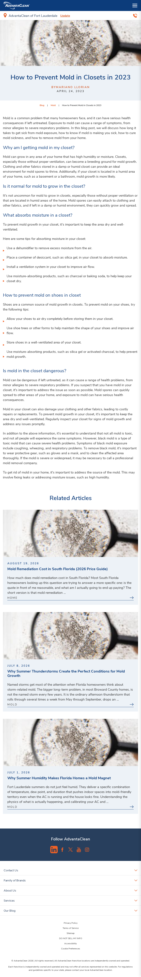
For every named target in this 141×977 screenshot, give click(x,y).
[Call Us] (135, 15)
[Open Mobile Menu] (134, 5)
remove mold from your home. (64, 137)
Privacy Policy (70, 922)
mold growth (86, 176)
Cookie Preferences (70, 948)
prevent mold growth (23, 224)
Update (65, 15)
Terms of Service (71, 927)
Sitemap (71, 933)
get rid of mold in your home (28, 472)
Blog (42, 105)
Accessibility (70, 943)
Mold (53, 105)
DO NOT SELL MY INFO (70, 938)
